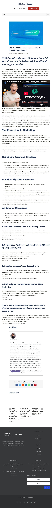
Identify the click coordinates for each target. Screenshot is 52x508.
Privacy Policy (30, 497)
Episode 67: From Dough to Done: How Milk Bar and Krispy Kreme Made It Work (13, 465)
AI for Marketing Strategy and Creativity (15, 323)
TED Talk (29, 75)
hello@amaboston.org (40, 470)
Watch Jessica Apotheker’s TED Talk (14, 213)
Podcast (38, 451)
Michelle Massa (13, 53)
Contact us (38, 454)
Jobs (38, 435)
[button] (10, 409)
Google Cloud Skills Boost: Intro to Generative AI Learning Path (21, 278)
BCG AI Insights (8, 299)
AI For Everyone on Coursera (12, 260)
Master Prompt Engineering (11, 215)
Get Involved (38, 438)
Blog (38, 448)
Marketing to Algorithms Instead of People (37, 410)
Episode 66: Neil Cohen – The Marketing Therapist (14, 472)
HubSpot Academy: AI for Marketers (14, 239)
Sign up (47, 487)
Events (38, 442)
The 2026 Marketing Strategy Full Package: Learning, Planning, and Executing (13, 413)
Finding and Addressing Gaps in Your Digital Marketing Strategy (25, 412)
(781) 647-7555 (21, 8)
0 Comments (36, 414)
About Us (38, 445)
